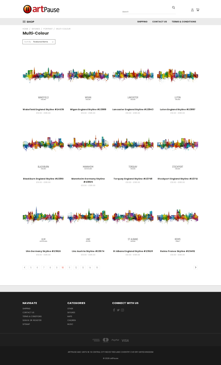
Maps (69, 316)
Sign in (26, 320)
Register (37, 320)
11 (69, 267)
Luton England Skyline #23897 (177, 109)
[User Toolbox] (192, 9)
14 (90, 267)
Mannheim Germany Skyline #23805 (88, 180)
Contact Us (159, 21)
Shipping (142, 21)
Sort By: (27, 41)
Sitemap (26, 324)
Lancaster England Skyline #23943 (132, 109)
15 (97, 267)
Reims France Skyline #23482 (177, 251)
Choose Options (43, 78)
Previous (213, 355)
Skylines (71, 312)
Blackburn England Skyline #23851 (43, 178)
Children (71, 320)
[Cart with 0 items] (197, 9)
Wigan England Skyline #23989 (88, 109)
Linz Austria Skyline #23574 (88, 251)
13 (83, 267)
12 (76, 267)
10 (63, 267)
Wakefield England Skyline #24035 (43, 109)
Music (70, 324)
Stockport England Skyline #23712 (178, 178)
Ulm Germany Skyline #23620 (43, 251)
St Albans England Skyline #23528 (133, 251)
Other (70, 308)
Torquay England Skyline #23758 (133, 178)
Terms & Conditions (184, 21)
